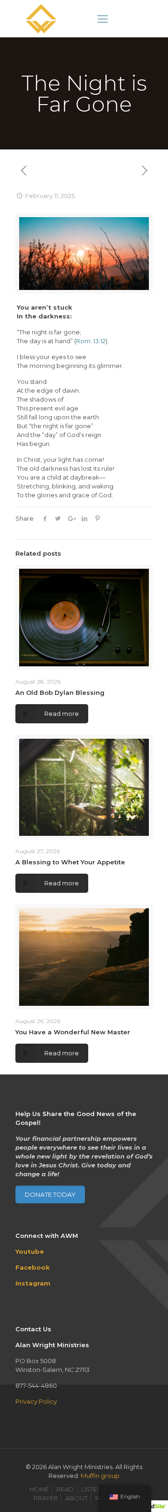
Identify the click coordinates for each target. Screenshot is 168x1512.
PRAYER (46, 1498)
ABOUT (76, 1498)
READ (65, 1489)
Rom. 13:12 (90, 341)
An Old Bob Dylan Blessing (60, 692)
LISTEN (91, 1489)
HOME (39, 1489)
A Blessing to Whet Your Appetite (70, 862)
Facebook (32, 1267)
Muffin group (100, 1475)
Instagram (32, 1283)
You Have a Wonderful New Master (72, 1032)
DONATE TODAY (50, 1194)
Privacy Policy (36, 1401)
